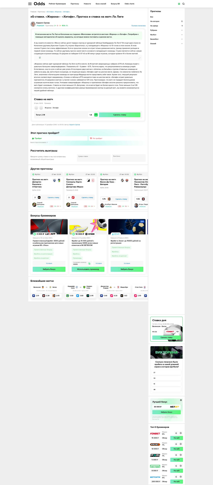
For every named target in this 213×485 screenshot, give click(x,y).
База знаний (101, 4)
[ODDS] (39, 3)
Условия (49, 263)
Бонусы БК (115, 4)
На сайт (177, 438)
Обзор (164, 438)
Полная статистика (138, 26)
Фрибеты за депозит (41, 258)
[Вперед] (144, 190)
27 (154, 372)
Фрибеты (76, 254)
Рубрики (153, 30)
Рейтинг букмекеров (57, 4)
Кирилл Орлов (74, 125)
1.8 (177, 331)
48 (154, 389)
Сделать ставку (167, 337)
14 (154, 384)
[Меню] (30, 4)
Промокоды (77, 258)
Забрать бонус (49, 269)
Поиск (183, 4)
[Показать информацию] (181, 400)
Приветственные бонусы (43, 250)
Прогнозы (75, 4)
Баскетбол (154, 39)
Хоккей (153, 44)
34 (154, 378)
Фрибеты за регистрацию (43, 254)
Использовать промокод (88, 269)
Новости (87, 4)
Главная (33, 12)
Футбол (153, 35)
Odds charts (129, 4)
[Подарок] (179, 4)
